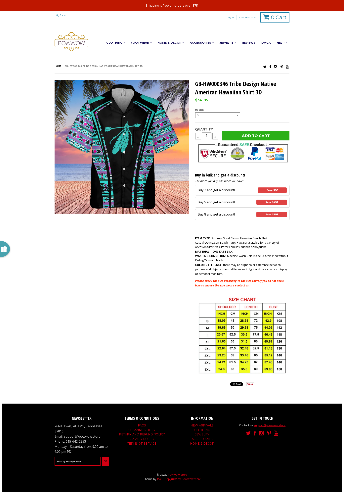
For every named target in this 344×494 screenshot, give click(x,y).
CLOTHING (114, 42)
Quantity (204, 129)
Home (58, 66)
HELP (280, 42)
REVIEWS (248, 42)
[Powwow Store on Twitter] (265, 67)
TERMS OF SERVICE (141, 443)
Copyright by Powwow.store (183, 479)
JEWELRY (227, 42)
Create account (248, 17)
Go (105, 461)
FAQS (142, 425)
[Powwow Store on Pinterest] (281, 67)
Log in (230, 17)
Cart (279, 17)
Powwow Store (178, 474)
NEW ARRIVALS (202, 425)
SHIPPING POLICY (141, 430)
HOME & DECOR (169, 42)
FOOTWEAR (140, 42)
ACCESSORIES (200, 42)
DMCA (266, 42)
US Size (199, 110)
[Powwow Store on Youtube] (287, 67)
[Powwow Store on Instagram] (276, 67)
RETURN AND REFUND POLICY (142, 434)
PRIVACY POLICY (141, 439)
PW (159, 479)
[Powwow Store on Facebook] (270, 67)
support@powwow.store (269, 425)
